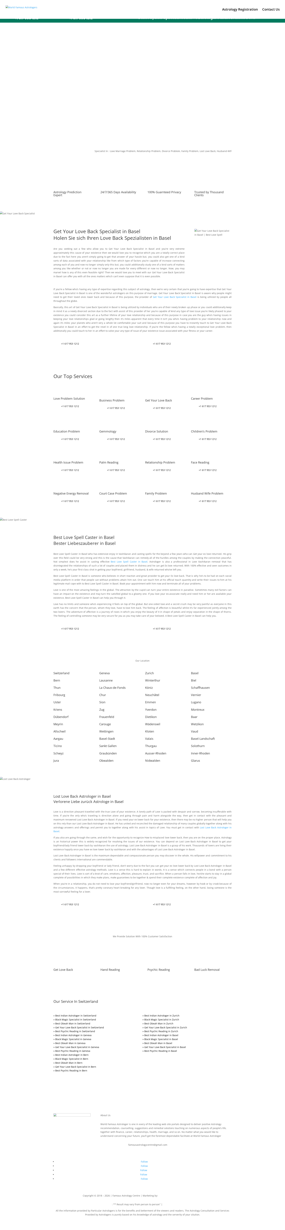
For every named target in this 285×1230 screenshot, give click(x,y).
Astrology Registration (240, 10)
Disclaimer (106, 1204)
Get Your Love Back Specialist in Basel (174, 297)
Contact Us (271, 10)
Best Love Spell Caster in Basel (129, 561)
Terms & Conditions (174, 1204)
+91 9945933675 (193, 1195)
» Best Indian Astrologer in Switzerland (74, 1015)
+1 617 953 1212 (70, 343)
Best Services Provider (171, 1195)
